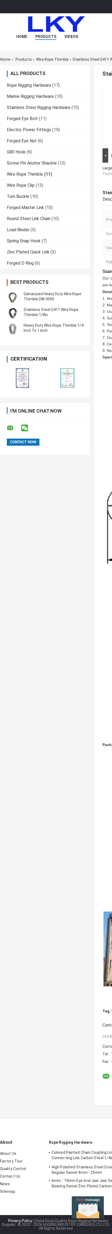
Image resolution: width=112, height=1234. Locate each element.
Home (21, 36)
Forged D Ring (20, 263)
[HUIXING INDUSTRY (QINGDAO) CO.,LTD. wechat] (28, 428)
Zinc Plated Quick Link (28, 252)
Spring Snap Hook (24, 240)
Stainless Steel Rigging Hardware (38, 107)
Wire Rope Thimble (52, 59)
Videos (71, 36)
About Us (8, 1153)
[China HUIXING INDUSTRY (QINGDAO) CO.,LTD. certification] (22, 378)
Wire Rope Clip (21, 185)
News (5, 1184)
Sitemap (7, 1191)
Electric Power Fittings (29, 129)
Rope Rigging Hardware (29, 85)
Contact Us (10, 1176)
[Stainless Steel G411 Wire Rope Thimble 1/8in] (12, 312)
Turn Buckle (18, 196)
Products (45, 36)
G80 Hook (16, 152)
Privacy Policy (20, 1221)
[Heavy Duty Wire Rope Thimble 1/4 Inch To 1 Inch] (12, 328)
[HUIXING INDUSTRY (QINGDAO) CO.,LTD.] (56, 24)
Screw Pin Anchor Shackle (32, 163)
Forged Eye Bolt (22, 118)
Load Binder (18, 229)
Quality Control (13, 1168)
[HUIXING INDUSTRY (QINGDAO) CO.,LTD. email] (13, 428)
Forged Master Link (25, 207)
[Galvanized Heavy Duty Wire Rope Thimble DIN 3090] (12, 296)
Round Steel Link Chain (28, 218)
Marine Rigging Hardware (30, 96)
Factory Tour (11, 1161)
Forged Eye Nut (22, 140)
